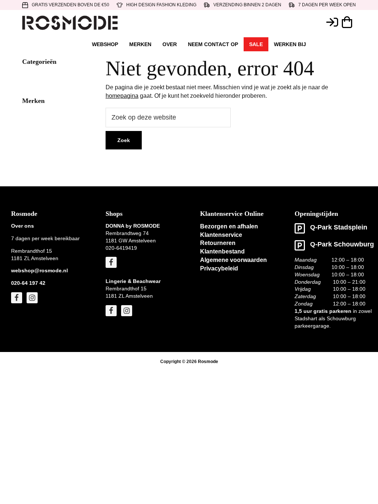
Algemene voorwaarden (233, 260)
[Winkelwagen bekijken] (349, 22)
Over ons (22, 226)
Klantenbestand (222, 251)
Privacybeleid (219, 268)
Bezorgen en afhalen (229, 226)
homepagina (122, 96)
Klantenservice (221, 235)
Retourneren (218, 243)
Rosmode (208, 361)
